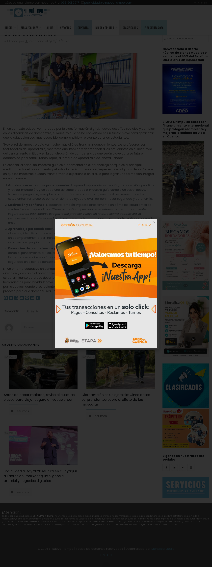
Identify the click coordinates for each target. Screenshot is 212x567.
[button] (154, 222)
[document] (106, 283)
